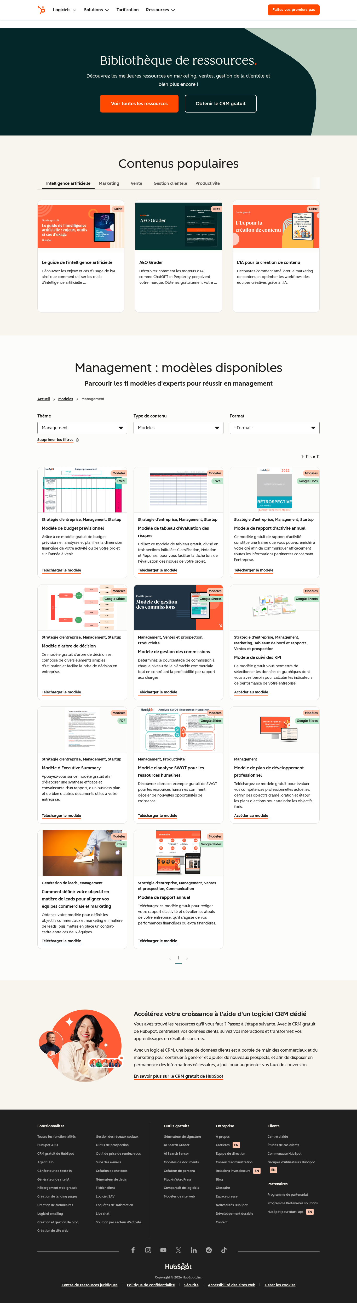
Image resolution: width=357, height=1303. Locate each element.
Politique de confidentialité (151, 1285)
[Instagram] (148, 1251)
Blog (219, 1179)
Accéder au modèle (251, 692)
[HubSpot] (41, 10)
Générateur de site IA (53, 1179)
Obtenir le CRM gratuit (221, 104)
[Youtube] (163, 1251)
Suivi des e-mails (108, 1162)
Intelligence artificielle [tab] (68, 183)
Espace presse (227, 1196)
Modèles (65, 399)
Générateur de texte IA (54, 1171)
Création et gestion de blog (58, 1222)
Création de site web (52, 1231)
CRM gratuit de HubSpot (55, 1153)
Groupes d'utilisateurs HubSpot (291, 1166)
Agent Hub (45, 1162)
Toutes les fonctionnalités (56, 1137)
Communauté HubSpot (285, 1153)
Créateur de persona (179, 1171)
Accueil (43, 399)
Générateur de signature (182, 1137)
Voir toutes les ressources (139, 104)
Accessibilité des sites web (231, 1285)
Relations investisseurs (237, 1171)
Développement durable (234, 1214)
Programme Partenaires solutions (293, 1203)
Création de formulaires (55, 1205)
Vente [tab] (136, 183)
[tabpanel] (178, 256)
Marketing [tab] (109, 183)
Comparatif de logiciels (181, 1188)
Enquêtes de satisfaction (114, 1205)
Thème (44, 416)
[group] (80, 256)
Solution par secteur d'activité (118, 1222)
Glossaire (223, 1188)
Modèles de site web (179, 1196)
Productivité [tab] (207, 183)
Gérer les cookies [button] (280, 1285)
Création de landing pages (57, 1196)
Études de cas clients (283, 1145)
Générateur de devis (111, 1179)
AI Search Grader (176, 1145)
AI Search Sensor (176, 1153)
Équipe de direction (230, 1153)
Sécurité (191, 1285)
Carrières (227, 1145)
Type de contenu (150, 416)
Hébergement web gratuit (57, 1188)
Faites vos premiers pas (294, 10)
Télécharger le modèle (61, 570)
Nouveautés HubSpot (232, 1205)
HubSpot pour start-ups (290, 1212)
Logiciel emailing (50, 1214)
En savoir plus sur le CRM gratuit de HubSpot (178, 1076)
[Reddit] (208, 1251)
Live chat (103, 1214)
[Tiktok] (224, 1251)
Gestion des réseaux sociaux (117, 1137)
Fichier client (105, 1188)
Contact (222, 1222)
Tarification (128, 9)
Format (237, 416)
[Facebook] (133, 1251)
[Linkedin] (193, 1251)
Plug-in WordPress (178, 1179)
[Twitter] (178, 1251)
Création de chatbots (112, 1171)
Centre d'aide (278, 1137)
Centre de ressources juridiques (90, 1285)
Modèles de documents (181, 1162)
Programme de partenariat (288, 1194)
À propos (223, 1137)
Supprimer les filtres (55, 440)
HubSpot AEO (47, 1145)
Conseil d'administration (234, 1162)
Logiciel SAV (105, 1196)
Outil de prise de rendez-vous (118, 1153)
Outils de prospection (112, 1145)
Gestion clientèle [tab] (170, 183)
